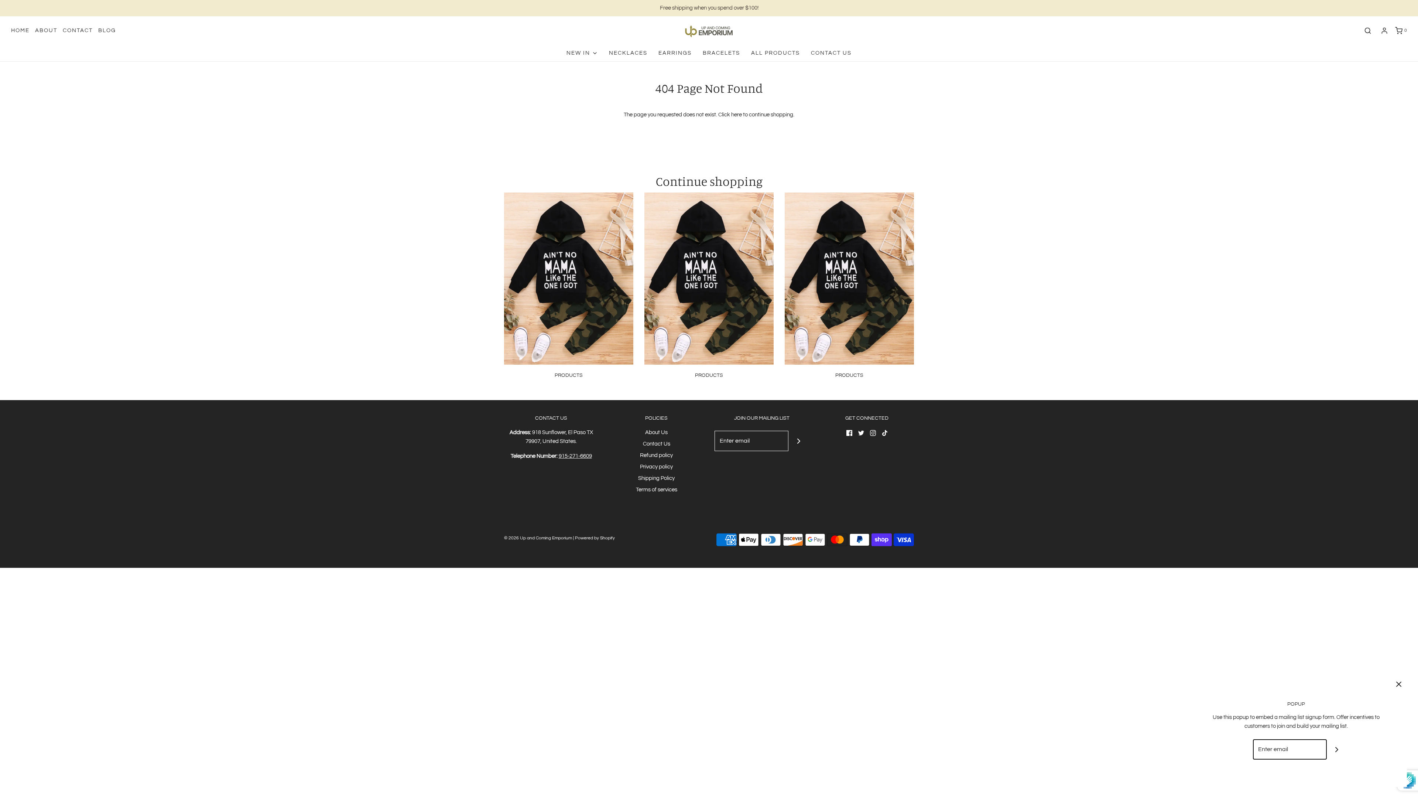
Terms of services (656, 489)
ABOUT (46, 30)
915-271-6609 (575, 456)
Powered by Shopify (595, 538)
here (736, 114)
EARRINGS (675, 53)
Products (569, 375)
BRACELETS (721, 53)
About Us (656, 432)
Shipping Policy (656, 478)
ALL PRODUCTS (775, 53)
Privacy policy (656, 467)
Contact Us (831, 53)
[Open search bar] (1367, 31)
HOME (20, 30)
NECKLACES (628, 53)
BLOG (107, 30)
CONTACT (78, 30)
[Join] (798, 441)
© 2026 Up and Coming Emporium (538, 538)
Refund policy (656, 455)
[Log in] (1384, 30)
